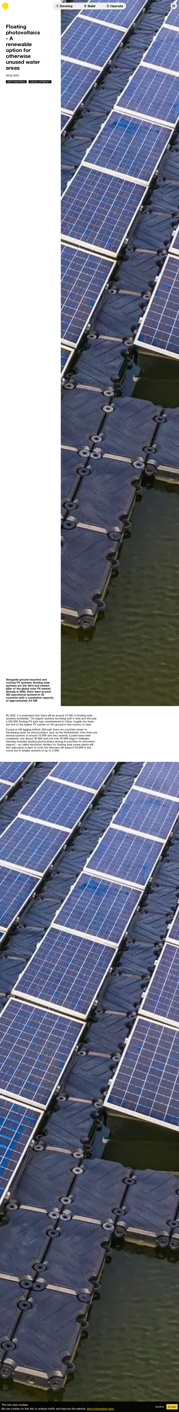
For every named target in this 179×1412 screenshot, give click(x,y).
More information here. (100, 1408)
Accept (172, 1406)
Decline (159, 1406)
